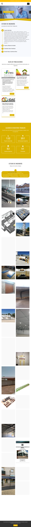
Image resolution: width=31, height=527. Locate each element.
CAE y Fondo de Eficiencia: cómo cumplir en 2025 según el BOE (22, 77)
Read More (12, 93)
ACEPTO (15, 525)
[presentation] (1, 12)
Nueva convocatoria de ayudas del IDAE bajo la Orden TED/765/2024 (7, 104)
